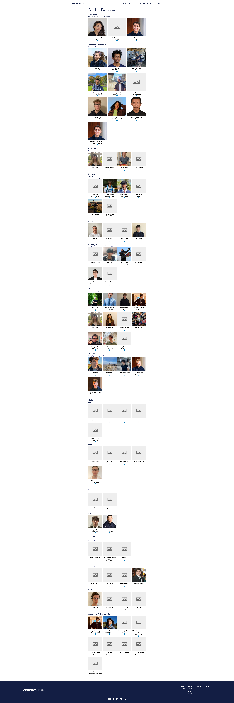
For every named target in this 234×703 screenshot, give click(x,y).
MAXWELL (190, 690)
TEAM (182, 690)
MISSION (183, 688)
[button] (138, 3)
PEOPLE (131, 3)
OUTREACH (190, 693)
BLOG (151, 3)
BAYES (189, 691)
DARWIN (190, 688)
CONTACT (158, 3)
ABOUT (124, 3)
